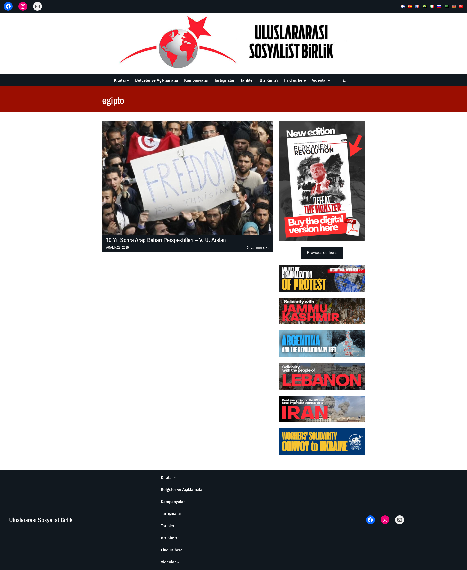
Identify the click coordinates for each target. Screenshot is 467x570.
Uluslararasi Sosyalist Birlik (40, 520)
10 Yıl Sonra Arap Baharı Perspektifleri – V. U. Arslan (166, 239)
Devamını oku (257, 248)
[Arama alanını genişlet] (344, 80)
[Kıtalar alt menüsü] (128, 80)
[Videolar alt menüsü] (329, 80)
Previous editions (322, 252)
